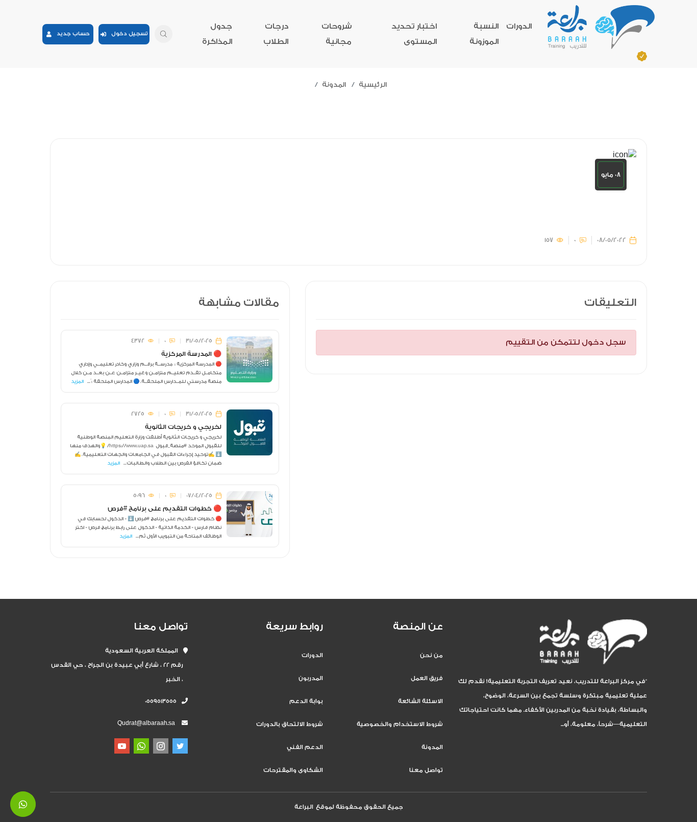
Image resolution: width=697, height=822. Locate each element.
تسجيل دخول (127, 34)
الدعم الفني (305, 747)
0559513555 (163, 701)
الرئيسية (373, 84)
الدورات (519, 26)
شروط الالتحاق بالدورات (289, 724)
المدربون (310, 678)
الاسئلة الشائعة (420, 701)
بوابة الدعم (306, 701)
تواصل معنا (426, 770)
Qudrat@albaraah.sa (146, 723)
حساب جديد (71, 34)
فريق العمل (427, 678)
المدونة (334, 84)
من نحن (431, 655)
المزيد (77, 381)
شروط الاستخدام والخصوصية (400, 724)
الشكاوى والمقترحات (293, 770)
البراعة (303, 807)
